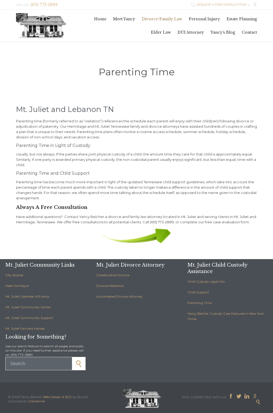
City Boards (14, 275)
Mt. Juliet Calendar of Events (27, 296)
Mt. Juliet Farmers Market (25, 328)
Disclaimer (37, 401)
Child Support (198, 292)
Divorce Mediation (110, 286)
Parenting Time (199, 303)
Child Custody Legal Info (206, 281)
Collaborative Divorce (112, 275)
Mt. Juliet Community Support (29, 318)
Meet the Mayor (17, 286)
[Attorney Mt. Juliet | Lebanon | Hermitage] (42, 25)
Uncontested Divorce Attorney (119, 296)
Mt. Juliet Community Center (28, 307)
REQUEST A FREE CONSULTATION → (220, 4)
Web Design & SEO (57, 397)
